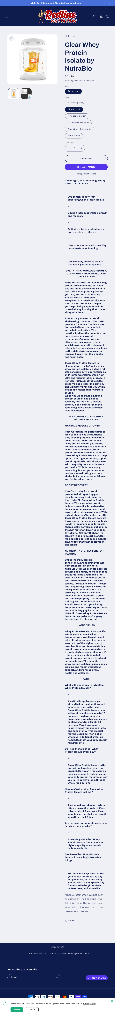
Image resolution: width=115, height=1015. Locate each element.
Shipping (69, 81)
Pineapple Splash (77, 116)
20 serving (73, 91)
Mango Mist (74, 109)
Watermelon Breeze (78, 123)
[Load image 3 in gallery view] (26, 93)
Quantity (69, 142)
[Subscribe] (57, 977)
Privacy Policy (89, 1003)
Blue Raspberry (77, 103)
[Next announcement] (109, 3)
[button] (6, 16)
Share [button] (71, 921)
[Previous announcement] (6, 3)
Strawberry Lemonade (79, 129)
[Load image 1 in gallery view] (13, 93)
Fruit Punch (74, 136)
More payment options (86, 174)
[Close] (112, 1001)
